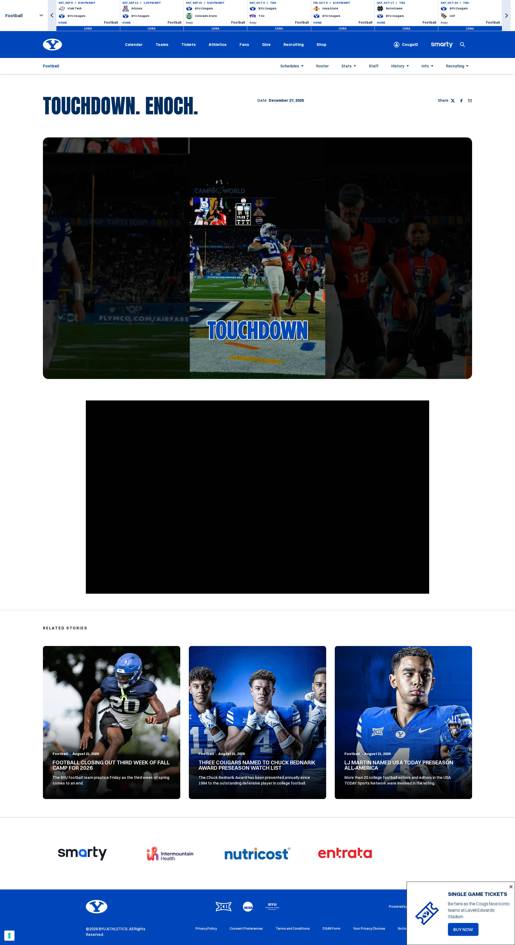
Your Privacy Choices (369, 928)
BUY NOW (466, 931)
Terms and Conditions (293, 928)
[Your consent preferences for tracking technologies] (9, 936)
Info (425, 66)
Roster (322, 66)
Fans (244, 44)
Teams (162, 44)
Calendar (134, 44)
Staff (373, 66)
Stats (346, 66)
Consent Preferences (246, 928)
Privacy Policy (206, 928)
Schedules (289, 66)
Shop (321, 44)
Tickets (188, 44)
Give (266, 44)
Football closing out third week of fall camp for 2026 (111, 765)
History (397, 66)
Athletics (218, 44)
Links (88, 28)
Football (60, 753)
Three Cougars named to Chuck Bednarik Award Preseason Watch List (256, 765)
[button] (52, 15)
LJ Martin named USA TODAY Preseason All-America (398, 765)
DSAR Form (331, 928)
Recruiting (294, 44)
